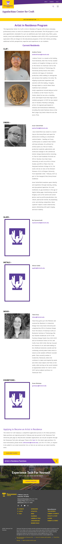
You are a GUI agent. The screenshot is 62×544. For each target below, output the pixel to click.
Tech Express (51, 511)
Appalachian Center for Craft (18, 11)
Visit (57, 1)
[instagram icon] (18, 506)
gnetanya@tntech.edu (39, 386)
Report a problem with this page (29, 540)
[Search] (53, 6)
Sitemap (18, 540)
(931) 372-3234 (25, 501)
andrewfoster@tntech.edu (40, 54)
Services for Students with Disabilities (43, 537)
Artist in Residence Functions (16, 461)
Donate (52, 1)
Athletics (34, 511)
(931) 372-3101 (27, 499)
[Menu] (58, 6)
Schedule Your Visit (31, 481)
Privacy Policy (56, 537)
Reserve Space (35, 523)
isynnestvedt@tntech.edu (40, 223)
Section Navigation (30, 19)
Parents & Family (53, 520)
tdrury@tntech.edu (38, 317)
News (32, 513)
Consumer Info (35, 520)
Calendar (34, 516)
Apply (45, 1)
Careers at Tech (35, 518)
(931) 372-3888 (25, 502)
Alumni (50, 518)
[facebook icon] (21, 506)
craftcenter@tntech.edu (30, 442)
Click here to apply (11, 453)
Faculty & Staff (52, 516)
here (34, 440)
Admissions (34, 509)
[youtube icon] (24, 506)
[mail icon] (27, 506)
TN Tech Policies (20, 538)
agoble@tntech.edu (38, 268)
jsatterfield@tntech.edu (40, 128)
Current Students (53, 513)
